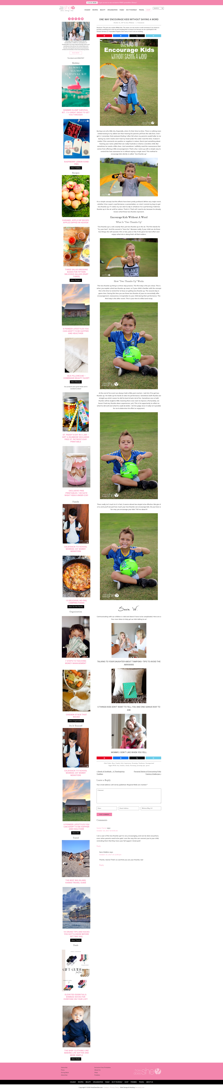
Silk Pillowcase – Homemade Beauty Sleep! (76, 377)
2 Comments (140, 23)
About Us (97, 1070)
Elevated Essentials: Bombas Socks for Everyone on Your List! (76, 997)
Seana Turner (102, 828)
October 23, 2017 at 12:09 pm (110, 855)
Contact (106, 1087)
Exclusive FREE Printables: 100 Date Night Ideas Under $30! (76, 493)
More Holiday (76, 168)
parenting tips (141, 765)
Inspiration (127, 763)
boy (118, 765)
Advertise (64, 1075)
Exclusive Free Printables (102, 1067)
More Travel (76, 940)
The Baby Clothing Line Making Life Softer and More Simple (76, 1052)
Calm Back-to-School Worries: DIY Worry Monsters (75, 549)
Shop (96, 1072)
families (122, 765)
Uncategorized (149, 763)
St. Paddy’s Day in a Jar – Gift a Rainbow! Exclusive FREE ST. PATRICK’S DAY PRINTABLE (75, 438)
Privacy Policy (114, 1087)
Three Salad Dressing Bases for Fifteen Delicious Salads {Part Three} (76, 273)
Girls (121, 763)
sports (148, 765)
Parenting (135, 763)
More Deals (76, 1059)
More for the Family (76, 607)
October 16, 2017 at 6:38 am (107, 831)
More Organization (76, 721)
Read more (75, 53)
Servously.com (139, 1087)
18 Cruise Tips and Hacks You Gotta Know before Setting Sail (76, 934)
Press (63, 1070)
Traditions (141, 763)
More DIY (75, 833)
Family (118, 763)
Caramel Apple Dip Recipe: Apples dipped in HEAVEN (75, 221)
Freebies (97, 1075)
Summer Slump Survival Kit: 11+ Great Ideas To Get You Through (76, 112)
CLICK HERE (92, 2)
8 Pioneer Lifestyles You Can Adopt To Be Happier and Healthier (76, 331)
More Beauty (75, 382)
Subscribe (64, 1067)
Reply (99, 846)
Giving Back (65, 1072)
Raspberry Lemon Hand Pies (76, 163)
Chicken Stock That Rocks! (76, 716)
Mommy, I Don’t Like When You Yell (129, 752)
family (127, 765)
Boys (113, 763)
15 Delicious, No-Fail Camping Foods (76, 601)
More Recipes (76, 280)
